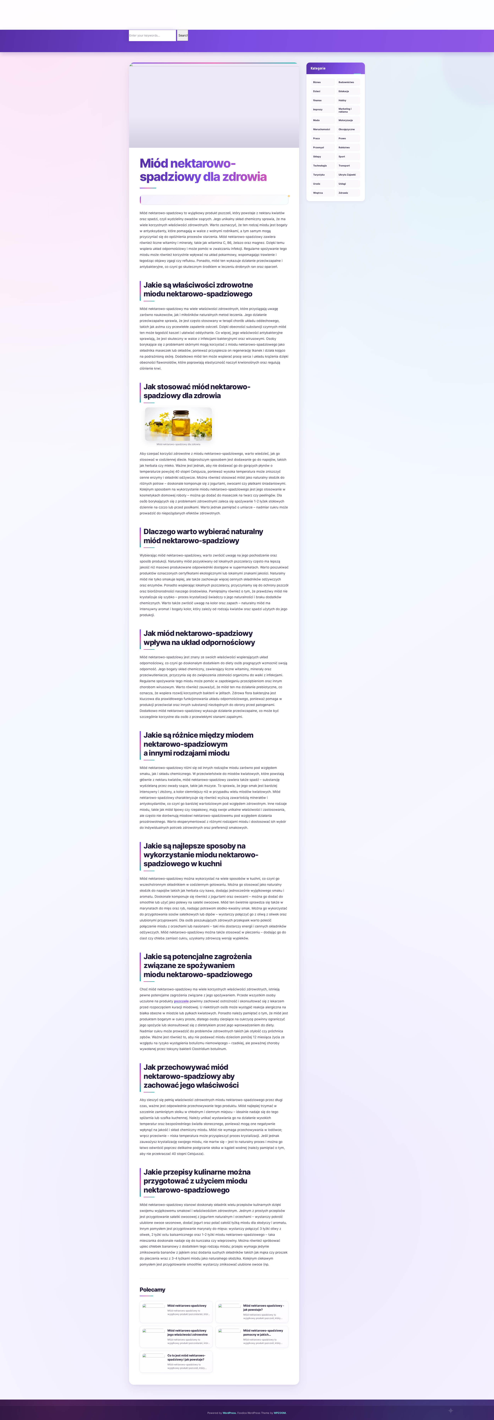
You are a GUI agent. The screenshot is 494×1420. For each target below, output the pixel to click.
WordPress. (230, 1412)
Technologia (320, 165)
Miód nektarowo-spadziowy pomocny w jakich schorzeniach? (263, 1333)
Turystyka (319, 174)
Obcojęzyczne (347, 129)
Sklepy (317, 156)
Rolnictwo (344, 147)
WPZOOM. (280, 1412)
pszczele (181, 1001)
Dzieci (316, 91)
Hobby (342, 100)
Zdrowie (343, 192)
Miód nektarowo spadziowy (186, 1305)
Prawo (342, 138)
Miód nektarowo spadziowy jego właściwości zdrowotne (187, 1332)
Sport (342, 156)
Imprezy (317, 109)
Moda (316, 120)
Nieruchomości (321, 129)
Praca (316, 138)
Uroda (316, 183)
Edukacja (344, 91)
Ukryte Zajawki (347, 174)
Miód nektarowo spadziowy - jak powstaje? (263, 1307)
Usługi (342, 183)
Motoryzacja (346, 120)
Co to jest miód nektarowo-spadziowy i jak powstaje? (186, 1357)
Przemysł (318, 147)
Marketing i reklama (345, 110)
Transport (344, 165)
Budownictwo (346, 82)
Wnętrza (318, 192)
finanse (317, 100)
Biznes (317, 82)
